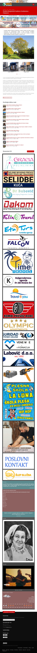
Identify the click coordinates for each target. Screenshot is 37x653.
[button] (16, 74)
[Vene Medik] (18, 345)
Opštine (10, 9)
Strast (5, 496)
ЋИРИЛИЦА (6, 630)
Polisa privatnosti (20, 647)
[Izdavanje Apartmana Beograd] (18, 324)
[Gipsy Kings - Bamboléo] (18, 577)
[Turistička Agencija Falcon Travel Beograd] (18, 25)
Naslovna (4, 9)
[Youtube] (6, 637)
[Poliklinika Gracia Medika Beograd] (18, 162)
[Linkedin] (5, 637)
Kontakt (33, 647)
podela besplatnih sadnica (7, 97)
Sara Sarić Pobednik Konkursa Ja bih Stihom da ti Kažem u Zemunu (17, 123)
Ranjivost (5, 503)
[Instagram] (6, 635)
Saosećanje (5, 499)
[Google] (3, 637)
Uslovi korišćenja (25, 647)
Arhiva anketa (32, 510)
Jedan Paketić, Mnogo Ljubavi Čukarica (12, 130)
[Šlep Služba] (18, 475)
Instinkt (5, 502)
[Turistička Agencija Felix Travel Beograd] (18, 217)
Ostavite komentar (30, 151)
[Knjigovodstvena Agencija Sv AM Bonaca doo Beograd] (18, 280)
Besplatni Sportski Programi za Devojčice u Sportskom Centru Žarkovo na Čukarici (20, 137)
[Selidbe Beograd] (18, 179)
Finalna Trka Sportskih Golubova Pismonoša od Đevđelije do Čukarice (17, 115)
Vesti (7, 9)
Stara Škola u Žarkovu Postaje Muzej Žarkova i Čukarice (15, 112)
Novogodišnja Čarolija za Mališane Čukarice (13, 108)
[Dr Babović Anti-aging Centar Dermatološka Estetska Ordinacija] (18, 193)
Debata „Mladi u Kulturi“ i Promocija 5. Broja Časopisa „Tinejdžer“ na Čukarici (19, 126)
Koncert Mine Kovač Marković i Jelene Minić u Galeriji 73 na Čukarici (17, 119)
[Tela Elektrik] (18, 374)
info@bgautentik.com (9, 627)
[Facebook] (3, 635)
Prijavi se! (12, 619)
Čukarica (13, 9)
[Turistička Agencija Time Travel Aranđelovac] (18, 262)
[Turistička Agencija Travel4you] (18, 294)
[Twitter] (5, 635)
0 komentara (21, 59)
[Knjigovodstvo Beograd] (18, 358)
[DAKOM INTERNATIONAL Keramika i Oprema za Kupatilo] (18, 205)
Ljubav (5, 493)
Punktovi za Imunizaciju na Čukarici (12, 141)
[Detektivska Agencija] (18, 335)
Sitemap (30, 647)
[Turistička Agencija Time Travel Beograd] (18, 18)
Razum (5, 495)
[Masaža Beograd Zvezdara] (18, 437)
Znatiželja (5, 505)
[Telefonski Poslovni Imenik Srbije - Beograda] (18, 461)
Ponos (5, 506)
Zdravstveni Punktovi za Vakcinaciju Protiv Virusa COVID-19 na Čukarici (18, 134)
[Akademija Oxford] (18, 1)
